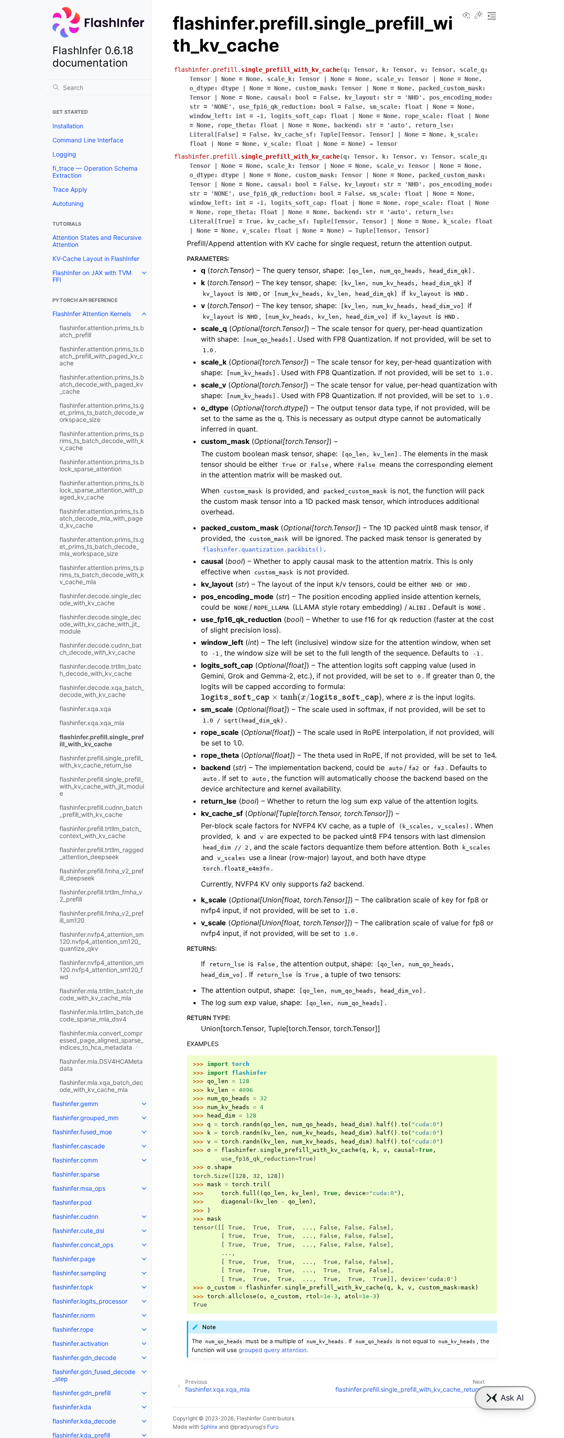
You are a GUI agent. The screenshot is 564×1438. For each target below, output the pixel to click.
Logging (64, 154)
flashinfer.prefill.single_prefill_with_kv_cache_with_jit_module (101, 786)
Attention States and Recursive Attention (96, 241)
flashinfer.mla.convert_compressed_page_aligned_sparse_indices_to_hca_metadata (101, 1040)
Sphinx (209, 1426)
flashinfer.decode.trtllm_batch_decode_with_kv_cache (100, 670)
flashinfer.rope (72, 1329)
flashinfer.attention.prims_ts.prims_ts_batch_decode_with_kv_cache (101, 440)
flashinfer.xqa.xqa (85, 708)
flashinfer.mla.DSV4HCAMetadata (101, 1065)
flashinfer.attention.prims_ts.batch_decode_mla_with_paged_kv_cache (101, 518)
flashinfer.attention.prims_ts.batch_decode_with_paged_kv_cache (101, 384)
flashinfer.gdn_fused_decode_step (93, 1375)
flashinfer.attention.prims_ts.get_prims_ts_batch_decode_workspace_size (101, 412)
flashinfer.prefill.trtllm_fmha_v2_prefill (100, 895)
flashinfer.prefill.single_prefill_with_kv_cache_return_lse (101, 761)
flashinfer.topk (72, 1287)
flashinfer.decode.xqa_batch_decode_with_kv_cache (101, 691)
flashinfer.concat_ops (82, 1244)
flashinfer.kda (71, 1407)
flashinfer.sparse (76, 1174)
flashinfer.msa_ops (78, 1188)
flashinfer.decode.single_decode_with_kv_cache (100, 599)
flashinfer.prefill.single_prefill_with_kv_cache (101, 740)
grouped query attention (273, 1349)
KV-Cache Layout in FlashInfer (95, 258)
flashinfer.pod (72, 1202)
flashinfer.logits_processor (89, 1301)
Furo (272, 1426)
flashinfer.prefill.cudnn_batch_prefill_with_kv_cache (100, 811)
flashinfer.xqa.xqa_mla (91, 722)
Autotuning (68, 203)
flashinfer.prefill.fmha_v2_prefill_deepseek (101, 874)
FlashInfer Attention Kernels (91, 313)
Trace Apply (69, 189)
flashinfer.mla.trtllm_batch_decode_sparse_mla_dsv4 (101, 1015)
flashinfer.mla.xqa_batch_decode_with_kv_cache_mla (101, 1086)
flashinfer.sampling (79, 1273)
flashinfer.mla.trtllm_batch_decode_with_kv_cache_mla (101, 994)
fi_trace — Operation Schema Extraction (94, 171)
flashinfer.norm (73, 1315)
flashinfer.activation (80, 1343)
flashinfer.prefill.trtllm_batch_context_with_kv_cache (100, 832)
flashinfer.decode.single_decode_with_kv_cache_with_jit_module (100, 624)
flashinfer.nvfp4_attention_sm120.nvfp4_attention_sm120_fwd (101, 969)
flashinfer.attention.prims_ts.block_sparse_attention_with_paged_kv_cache (101, 490)
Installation (67, 126)
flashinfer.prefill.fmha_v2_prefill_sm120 (101, 916)
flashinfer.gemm (75, 1103)
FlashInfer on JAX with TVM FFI (91, 276)
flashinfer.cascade (78, 1146)
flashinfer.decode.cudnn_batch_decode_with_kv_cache (100, 648)
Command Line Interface (87, 140)
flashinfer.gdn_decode (84, 1357)
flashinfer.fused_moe (82, 1132)
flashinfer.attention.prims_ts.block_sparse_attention (101, 465)
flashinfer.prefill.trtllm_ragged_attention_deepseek (101, 853)
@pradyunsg (246, 1426)
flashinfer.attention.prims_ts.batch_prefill (101, 331)
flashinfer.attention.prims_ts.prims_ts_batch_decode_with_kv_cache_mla (101, 574)
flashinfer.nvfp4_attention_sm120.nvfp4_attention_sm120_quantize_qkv (101, 941)
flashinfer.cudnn (75, 1216)
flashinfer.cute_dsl (78, 1230)
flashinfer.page (73, 1259)
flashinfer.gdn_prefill (81, 1393)
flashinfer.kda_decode (84, 1421)
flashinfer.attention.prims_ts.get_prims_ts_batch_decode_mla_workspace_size (101, 546)
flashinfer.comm (75, 1160)
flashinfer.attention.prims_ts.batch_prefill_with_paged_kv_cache (101, 356)
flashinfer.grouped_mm (85, 1117)
